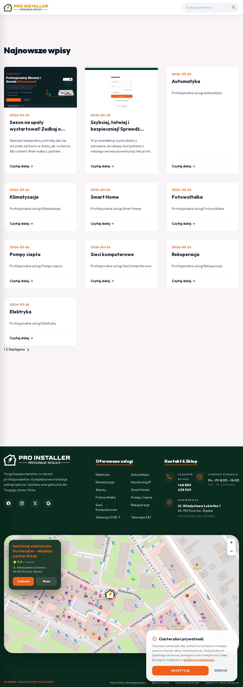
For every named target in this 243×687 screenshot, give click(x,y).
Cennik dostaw (187, 682)
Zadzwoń (23, 581)
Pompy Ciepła (141, 497)
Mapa (46, 581)
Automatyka (186, 81)
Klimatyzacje (24, 197)
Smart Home (105, 197)
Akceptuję (180, 670)
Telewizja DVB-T (108, 517)
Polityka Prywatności (128, 682)
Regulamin (160, 682)
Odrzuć (221, 670)
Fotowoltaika (187, 197)
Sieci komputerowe (112, 254)
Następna (20, 349)
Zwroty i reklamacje (222, 682)
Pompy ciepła (25, 254)
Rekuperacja (185, 254)
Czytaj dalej (21, 166)
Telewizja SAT (141, 517)
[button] (110, 594)
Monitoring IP (141, 482)
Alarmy (101, 490)
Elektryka (20, 312)
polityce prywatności (199, 660)
